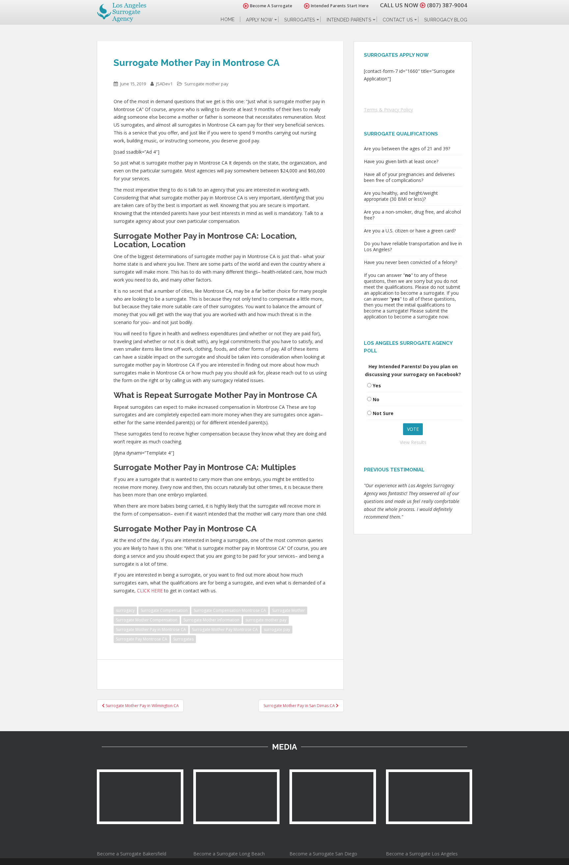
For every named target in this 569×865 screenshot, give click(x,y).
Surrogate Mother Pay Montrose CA (225, 629)
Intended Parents (349, 19)
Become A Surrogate (270, 6)
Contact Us (398, 19)
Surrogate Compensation (164, 610)
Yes (377, 385)
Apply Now (259, 19)
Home (227, 19)
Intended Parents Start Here (339, 6)
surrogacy (125, 610)
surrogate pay (277, 629)
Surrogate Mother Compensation (146, 620)
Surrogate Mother (288, 610)
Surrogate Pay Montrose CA (141, 639)
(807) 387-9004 (447, 5)
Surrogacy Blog (445, 19)
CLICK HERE (150, 590)
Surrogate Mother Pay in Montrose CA (151, 629)
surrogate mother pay (265, 620)
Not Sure (383, 413)
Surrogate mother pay (206, 84)
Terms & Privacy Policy (388, 109)
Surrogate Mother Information (211, 620)
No (376, 399)
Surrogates (299, 19)
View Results (413, 442)
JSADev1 (164, 84)
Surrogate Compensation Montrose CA (230, 610)
